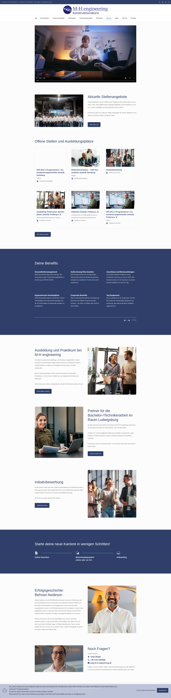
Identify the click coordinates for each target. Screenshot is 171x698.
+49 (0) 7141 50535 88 (10, 2)
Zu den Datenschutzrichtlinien (146, 690)
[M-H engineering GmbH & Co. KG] (85, 9)
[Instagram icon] (165, 2)
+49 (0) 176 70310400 (26, 2)
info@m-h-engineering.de (44, 2)
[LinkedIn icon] (162, 2)
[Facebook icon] (159, 2)
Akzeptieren (162, 690)
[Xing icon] (169, 2)
